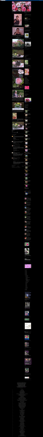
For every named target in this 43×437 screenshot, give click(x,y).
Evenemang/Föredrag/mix (22, 405)
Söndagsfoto (21, 430)
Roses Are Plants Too (27, 152)
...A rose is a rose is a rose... (21, 3)
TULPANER (28, 110)
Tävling (22, 433)
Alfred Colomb (22, 391)
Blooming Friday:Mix (21, 399)
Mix (21, 415)
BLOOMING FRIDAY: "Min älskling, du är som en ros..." (28, 202)
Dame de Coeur (22, 401)
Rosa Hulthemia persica (22, 426)
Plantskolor (21, 423)
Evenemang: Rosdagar (22, 403)
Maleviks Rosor (26, 78)
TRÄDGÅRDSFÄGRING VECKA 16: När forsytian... (29, 193)
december (27, 275)
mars (26, 286)
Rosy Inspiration (26, 173)
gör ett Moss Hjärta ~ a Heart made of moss (29, 114)
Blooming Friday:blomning (21, 398)
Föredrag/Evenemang (21, 406)
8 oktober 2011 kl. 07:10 (16, 150)
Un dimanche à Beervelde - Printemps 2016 (29, 139)
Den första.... (29, 166)
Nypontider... (27, 278)
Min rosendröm (26, 158)
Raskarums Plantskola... (28, 233)
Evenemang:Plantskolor (22, 404)
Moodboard (21, 418)
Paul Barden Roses (27, 184)
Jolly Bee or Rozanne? (27, 188)
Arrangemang (21, 392)
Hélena (13, 135)
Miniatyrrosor (22, 414)
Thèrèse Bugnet (22, 432)
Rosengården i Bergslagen (27, 80)
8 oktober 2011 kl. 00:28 (16, 143)
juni (26, 284)
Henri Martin (21, 408)
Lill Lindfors (21, 412)
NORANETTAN (14, 35)
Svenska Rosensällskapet (27, 82)
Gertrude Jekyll (22, 407)
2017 (25, 270)
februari (26, 287)
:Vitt (21, 389)
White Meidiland (22, 435)
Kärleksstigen (26, 119)
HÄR (16, 37)
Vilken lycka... (27, 229)
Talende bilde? (29, 177)
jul (21, 409)
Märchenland (21, 421)
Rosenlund (21, 427)
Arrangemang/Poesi (21, 394)
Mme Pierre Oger (22, 417)
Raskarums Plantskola (27, 94)
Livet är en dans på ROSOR (27, 180)
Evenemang (21, 402)
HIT (15, 119)
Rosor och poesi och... (28, 237)
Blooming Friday (22, 397)
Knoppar (22, 411)
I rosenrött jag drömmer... (28, 277)
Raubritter (21, 424)
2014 (25, 272)
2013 (25, 273)
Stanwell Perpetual (21, 429)
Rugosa (26, 145)
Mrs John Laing (22, 420)
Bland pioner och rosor (27, 134)
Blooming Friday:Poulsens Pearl (22, 400)
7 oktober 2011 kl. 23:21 (16, 139)
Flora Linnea (26, 95)
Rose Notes (26, 117)
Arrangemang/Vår (21, 395)
